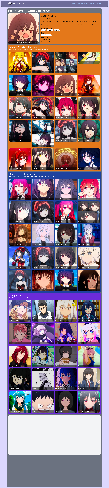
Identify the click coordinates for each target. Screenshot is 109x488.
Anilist (43, 41)
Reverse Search (82, 3)
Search (98, 3)
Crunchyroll (47, 39)
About (92, 3)
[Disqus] (54, 434)
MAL (49, 41)
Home (73, 3)
